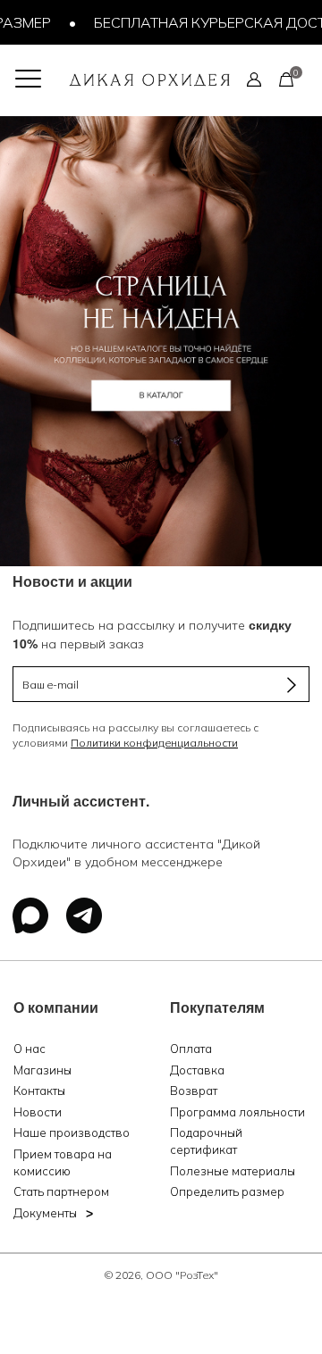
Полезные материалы (232, 1171)
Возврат (193, 1090)
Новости (37, 1112)
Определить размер (227, 1191)
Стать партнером (61, 1191)
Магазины (42, 1070)
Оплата (191, 1048)
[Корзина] (286, 79)
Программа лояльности (237, 1112)
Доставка (197, 1070)
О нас (29, 1048)
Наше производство (71, 1132)
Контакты (39, 1090)
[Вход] (254, 79)
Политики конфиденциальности (154, 742)
